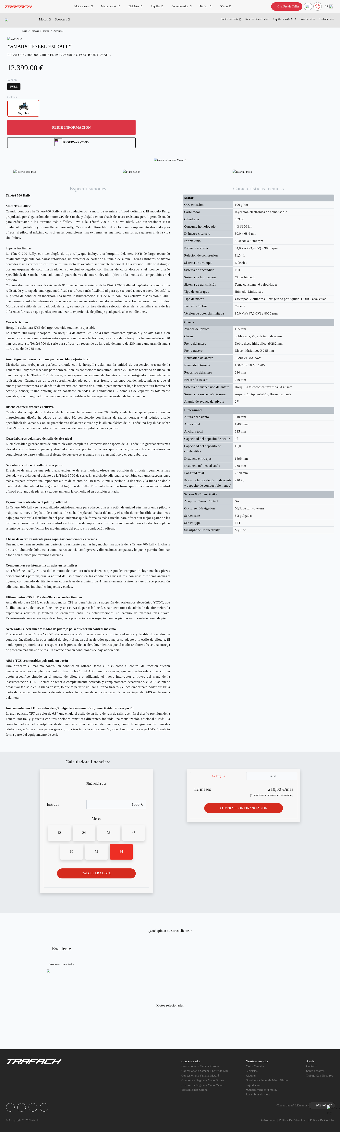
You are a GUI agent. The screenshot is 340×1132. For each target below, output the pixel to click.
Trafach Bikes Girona (194, 1089)
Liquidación (253, 1085)
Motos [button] (43, 19)
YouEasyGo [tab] (218, 776)
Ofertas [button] (224, 6)
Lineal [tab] (272, 776)
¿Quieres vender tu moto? (261, 1089)
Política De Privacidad (292, 1120)
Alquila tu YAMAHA (284, 19)
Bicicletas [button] (133, 6)
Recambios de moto (258, 1094)
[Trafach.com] (18, 6)
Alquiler (251, 1075)
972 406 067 (324, 1105)
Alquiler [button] (155, 6)
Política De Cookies (322, 1120)
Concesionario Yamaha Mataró (200, 1075)
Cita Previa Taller (288, 6)
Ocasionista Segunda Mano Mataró (202, 1085)
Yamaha (35, 31)
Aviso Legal (268, 1120)
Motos (46, 31)
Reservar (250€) (75, 142)
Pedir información (71, 127)
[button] (328, 6)
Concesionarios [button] (180, 6)
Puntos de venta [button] (229, 19)
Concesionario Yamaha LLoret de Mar (204, 1070)
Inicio (24, 31)
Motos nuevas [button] (82, 6)
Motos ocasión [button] (109, 6)
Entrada (53, 804)
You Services (307, 19)
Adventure (58, 31)
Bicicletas (252, 1070)
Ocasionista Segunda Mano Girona (202, 1080)
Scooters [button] (61, 19)
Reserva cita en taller (257, 19)
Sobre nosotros (315, 1070)
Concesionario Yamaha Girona (200, 1066)
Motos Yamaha (255, 1066)
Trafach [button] (204, 6)
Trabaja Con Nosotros (319, 1075)
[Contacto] (308, 6)
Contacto (311, 1066)
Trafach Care (326, 19)
